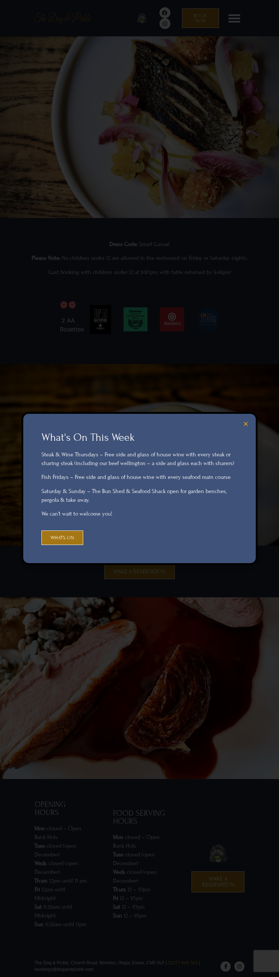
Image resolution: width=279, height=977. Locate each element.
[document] (139, 488)
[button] (245, 424)
